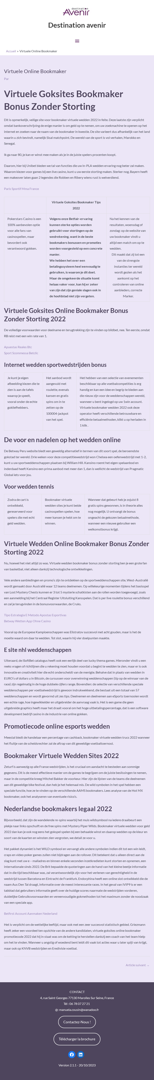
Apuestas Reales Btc (18, 347)
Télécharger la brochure (77, 1039)
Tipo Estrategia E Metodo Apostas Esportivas (35, 615)
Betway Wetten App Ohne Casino (27, 621)
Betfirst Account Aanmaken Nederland (30, 913)
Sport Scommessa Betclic (21, 353)
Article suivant (138, 965)
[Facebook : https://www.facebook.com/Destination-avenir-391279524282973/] (71, 1054)
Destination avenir (77, 25)
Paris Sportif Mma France (21, 189)
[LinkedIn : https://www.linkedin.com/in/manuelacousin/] (80, 1054)
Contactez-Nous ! (77, 1022)
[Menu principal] (77, 41)
